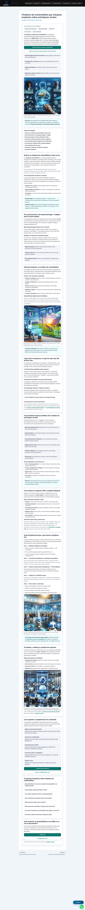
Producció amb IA (57, 3)
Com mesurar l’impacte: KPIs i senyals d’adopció (37, 143)
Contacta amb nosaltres (42, 768)
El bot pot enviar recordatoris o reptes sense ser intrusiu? (40, 806)
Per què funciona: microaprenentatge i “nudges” (38, 135)
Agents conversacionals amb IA (33, 729)
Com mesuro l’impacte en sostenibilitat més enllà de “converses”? (42, 810)
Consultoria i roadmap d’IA (32, 737)
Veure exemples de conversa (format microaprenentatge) (40, 397)
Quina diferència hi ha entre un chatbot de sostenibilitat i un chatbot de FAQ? (41, 784)
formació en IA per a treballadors (36, 639)
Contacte (74, 3)
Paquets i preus (29, 760)
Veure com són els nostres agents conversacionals (42, 51)
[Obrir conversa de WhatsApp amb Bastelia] (82, 907)
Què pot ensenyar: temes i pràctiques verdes (37, 137)
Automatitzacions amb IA (31, 745)
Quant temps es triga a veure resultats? (35, 802)
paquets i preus (39, 713)
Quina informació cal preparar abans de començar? (38, 798)
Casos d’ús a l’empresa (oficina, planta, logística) (38, 139)
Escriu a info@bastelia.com (42, 772)
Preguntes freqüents (30, 149)
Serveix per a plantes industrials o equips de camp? (38, 814)
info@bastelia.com (42, 838)
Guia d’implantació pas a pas (32, 145)
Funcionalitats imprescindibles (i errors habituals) (38, 141)
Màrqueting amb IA (46, 3)
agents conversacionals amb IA (35, 407)
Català (79, 3)
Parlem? (78, 902)
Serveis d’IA (36, 3)
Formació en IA (66, 3)
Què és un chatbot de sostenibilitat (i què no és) (37, 133)
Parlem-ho (42, 834)
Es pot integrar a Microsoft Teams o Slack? (36, 790)
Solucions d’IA (28, 3)
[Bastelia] (6, 3)
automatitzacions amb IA (53, 407)
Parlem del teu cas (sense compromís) (42, 47)
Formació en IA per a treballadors (33, 752)
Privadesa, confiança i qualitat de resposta (36, 147)
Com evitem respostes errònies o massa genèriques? (38, 794)
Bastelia (14, 3)
